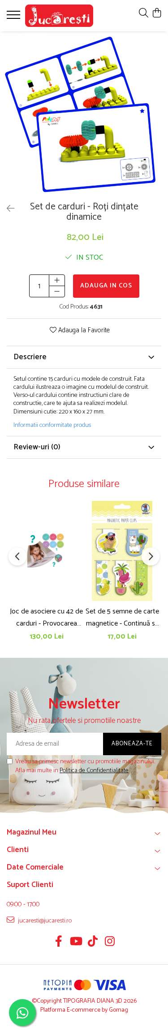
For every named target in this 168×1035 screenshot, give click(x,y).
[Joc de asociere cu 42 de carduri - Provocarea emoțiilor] (46, 551)
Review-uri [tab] (36, 447)
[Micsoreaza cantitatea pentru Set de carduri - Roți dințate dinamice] (57, 291)
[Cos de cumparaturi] (156, 13)
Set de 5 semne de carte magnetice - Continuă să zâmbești (122, 617)
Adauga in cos (106, 286)
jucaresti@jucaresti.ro (44, 921)
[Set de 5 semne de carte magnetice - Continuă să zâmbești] (122, 551)
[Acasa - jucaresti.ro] (59, 15)
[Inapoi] (6, 209)
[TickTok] (92, 943)
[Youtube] (75, 943)
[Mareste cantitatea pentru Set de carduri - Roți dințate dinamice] (57, 280)
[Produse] (14, 17)
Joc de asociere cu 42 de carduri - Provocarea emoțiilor (46, 617)
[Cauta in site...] (143, 13)
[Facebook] (58, 943)
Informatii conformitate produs (52, 426)
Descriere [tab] (30, 357)
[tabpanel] (84, 114)
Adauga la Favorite (83, 331)
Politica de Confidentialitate (94, 770)
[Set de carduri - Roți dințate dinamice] (84, 114)
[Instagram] (109, 943)
